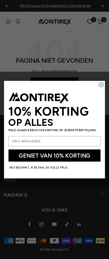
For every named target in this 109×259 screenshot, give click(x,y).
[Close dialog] (101, 84)
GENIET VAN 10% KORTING (54, 155)
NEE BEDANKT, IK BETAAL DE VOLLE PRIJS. (38, 167)
